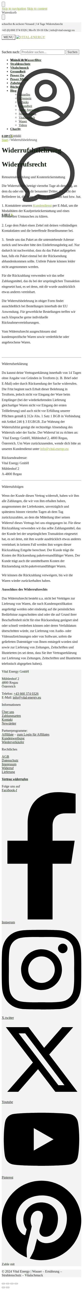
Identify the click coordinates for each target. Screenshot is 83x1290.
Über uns (8, 712)
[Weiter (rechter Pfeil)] (7, 1287)
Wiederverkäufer (13, 742)
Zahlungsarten (11, 716)
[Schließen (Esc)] (3, 1283)
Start (5, 140)
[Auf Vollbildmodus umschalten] (12, 1283)
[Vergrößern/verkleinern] (16, 1283)
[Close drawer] (3, 17)
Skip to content (37, 8)
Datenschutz (10, 760)
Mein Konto (18, 60)
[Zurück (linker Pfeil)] (3, 1287)
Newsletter (9, 723)
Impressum (9, 764)
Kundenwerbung (13, 738)
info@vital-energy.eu (54, 449)
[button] (7, 136)
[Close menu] (3, 4)
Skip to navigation (14, 8)
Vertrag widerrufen (15, 779)
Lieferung (8, 772)
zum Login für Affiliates (33, 734)
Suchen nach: (11, 52)
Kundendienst (42, 205)
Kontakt (15, 135)
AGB (5, 756)
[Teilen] (7, 1283)
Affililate (8, 734)
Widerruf (8, 768)
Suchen (72, 52)
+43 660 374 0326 (26, 693)
